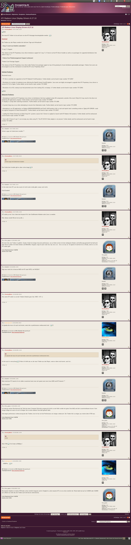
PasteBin (107, 1)
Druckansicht (126, 14)
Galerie (114, 1)
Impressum (65, 531)
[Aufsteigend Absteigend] (85, 514)
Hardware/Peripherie (31, 14)
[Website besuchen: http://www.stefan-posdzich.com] (103, 50)
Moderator (9, 20)
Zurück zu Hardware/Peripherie (9, 521)
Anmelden (127, 1)
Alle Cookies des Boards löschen (114, 538)
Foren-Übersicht (7, 14)
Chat (102, 1)
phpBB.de (72, 535)
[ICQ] (105, 150)
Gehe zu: (93, 521)
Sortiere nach (64, 514)
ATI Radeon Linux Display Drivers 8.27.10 (18, 18)
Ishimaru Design (71, 534)
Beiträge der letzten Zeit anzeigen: (43, 514)
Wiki (96, 1)
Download (4, 39)
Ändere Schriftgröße (128, 14)
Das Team (80, 538)
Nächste (127, 514)
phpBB (64, 530)
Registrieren (120, 1)
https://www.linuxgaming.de (15, 138)
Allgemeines (15, 14)
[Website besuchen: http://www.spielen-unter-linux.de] (103, 150)
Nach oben (128, 125)
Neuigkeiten (22, 14)
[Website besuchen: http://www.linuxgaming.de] (103, 344)
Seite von (123, 23)
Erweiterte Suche (126, 7)
